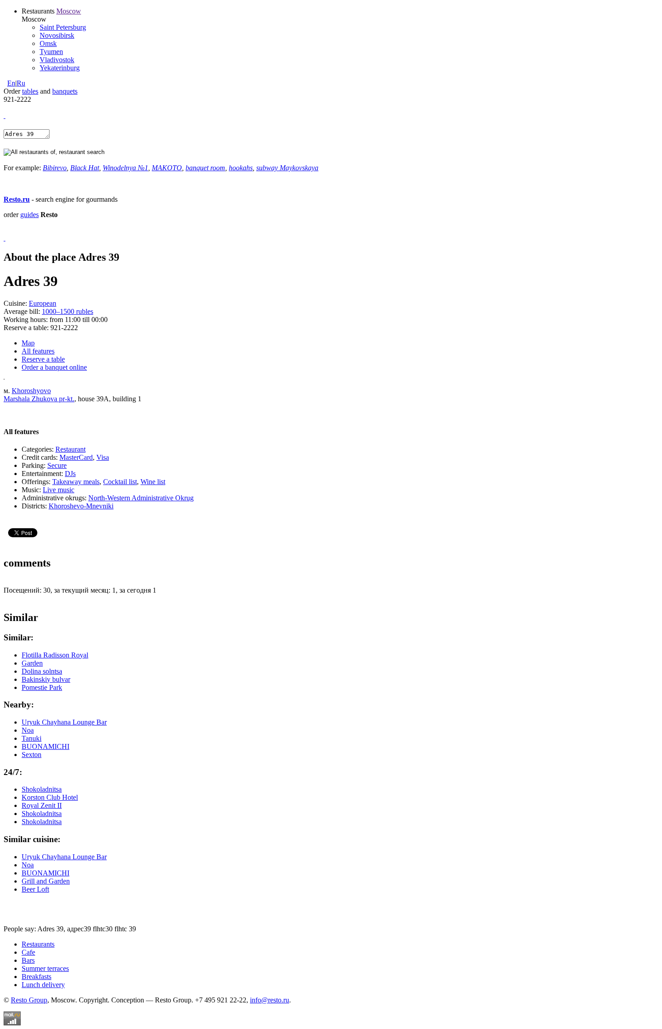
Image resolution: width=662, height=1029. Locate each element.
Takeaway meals (76, 481)
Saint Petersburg (63, 27)
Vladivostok (57, 59)
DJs (70, 473)
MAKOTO (167, 168)
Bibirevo (55, 168)
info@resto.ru (269, 1000)
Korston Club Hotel (50, 797)
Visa (102, 457)
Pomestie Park (42, 687)
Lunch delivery (43, 984)
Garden (32, 663)
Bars (28, 960)
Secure (57, 465)
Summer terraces (45, 968)
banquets (64, 91)
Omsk (48, 43)
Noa (28, 730)
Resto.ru (17, 199)
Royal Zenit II (42, 805)
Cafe (28, 952)
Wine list (153, 481)
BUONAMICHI (45, 746)
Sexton (31, 754)
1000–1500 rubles (67, 311)
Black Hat (84, 168)
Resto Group (29, 1000)
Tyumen (51, 51)
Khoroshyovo (31, 390)
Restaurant (70, 449)
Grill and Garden (46, 881)
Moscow (68, 11)
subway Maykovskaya (287, 168)
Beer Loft (35, 889)
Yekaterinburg (60, 68)
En (11, 83)
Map (28, 343)
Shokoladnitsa (42, 789)
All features (38, 351)
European (42, 303)
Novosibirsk (57, 35)
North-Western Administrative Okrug (141, 498)
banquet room (205, 168)
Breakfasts (36, 976)
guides (29, 214)
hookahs (241, 168)
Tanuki (31, 738)
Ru (21, 83)
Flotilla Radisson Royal (55, 655)
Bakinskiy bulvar (46, 679)
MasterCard (76, 457)
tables (30, 91)
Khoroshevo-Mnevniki (81, 506)
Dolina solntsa (42, 671)
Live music (58, 490)
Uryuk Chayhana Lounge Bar (64, 722)
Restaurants (38, 944)
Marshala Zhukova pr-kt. (39, 399)
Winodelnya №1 (125, 168)
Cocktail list (120, 481)
